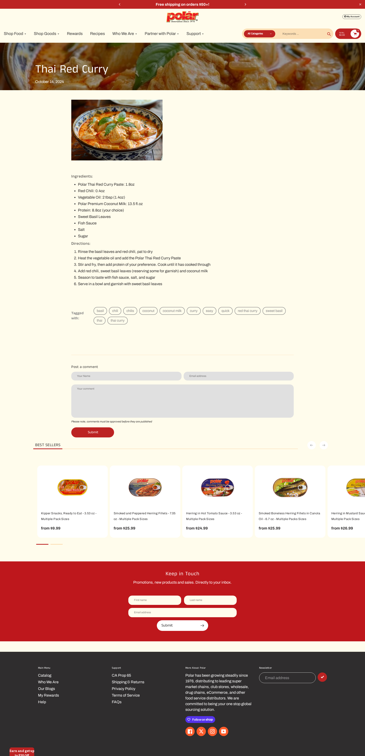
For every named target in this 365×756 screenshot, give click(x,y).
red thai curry (247, 311)
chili (115, 311)
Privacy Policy (123, 689)
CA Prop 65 (121, 675)
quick (225, 311)
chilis (130, 311)
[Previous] (120, 4)
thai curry (118, 320)
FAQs (116, 702)
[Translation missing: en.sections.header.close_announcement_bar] (360, 4)
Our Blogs (46, 689)
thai (99, 320)
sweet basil (274, 311)
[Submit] (322, 677)
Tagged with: (77, 315)
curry (194, 311)
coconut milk (172, 311)
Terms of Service (126, 695)
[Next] (245, 4)
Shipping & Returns (128, 682)
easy (209, 311)
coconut (148, 311)
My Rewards (48, 695)
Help (42, 702)
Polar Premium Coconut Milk (102, 204)
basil (100, 311)
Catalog (44, 675)
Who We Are (48, 682)
